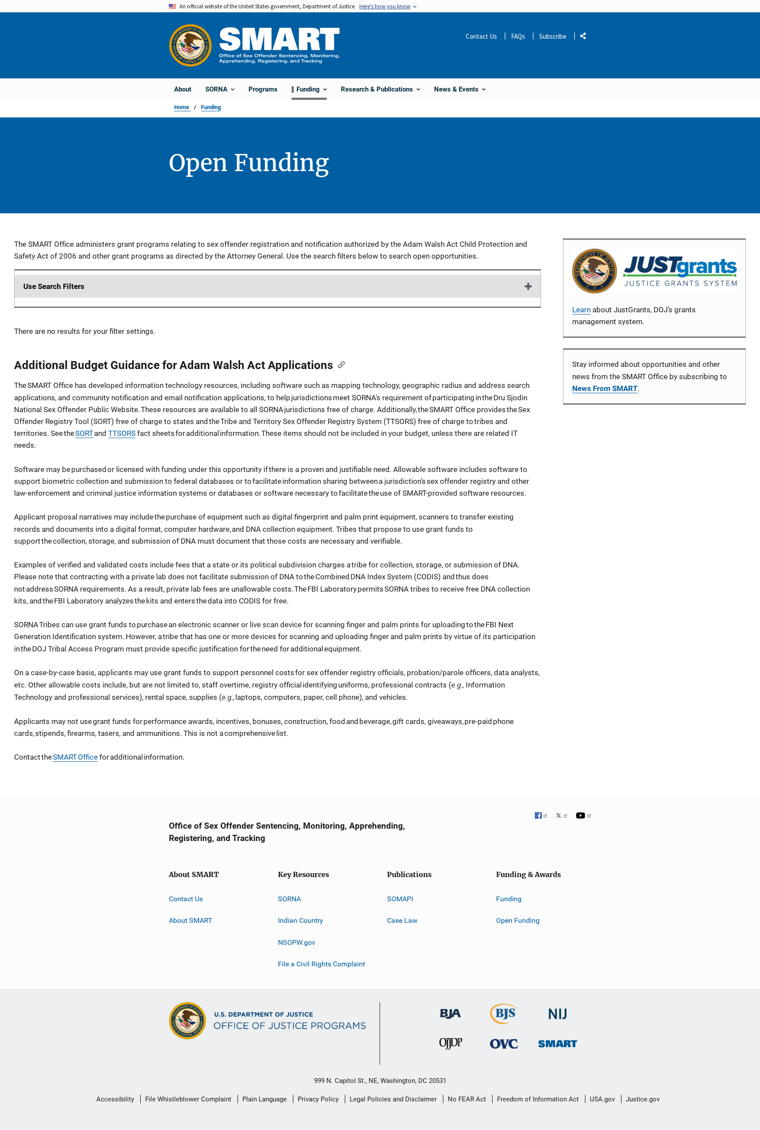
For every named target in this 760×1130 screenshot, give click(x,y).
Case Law (402, 920)
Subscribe (552, 36)
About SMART (190, 920)
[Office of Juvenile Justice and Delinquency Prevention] (450, 1046)
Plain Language (264, 1099)
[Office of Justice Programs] (190, 45)
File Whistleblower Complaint (188, 1099)
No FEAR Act (467, 1099)
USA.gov (602, 1099)
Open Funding (518, 920)
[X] (561, 816)
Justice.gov (643, 1099)
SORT (84, 433)
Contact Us (481, 36)
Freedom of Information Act (538, 1099)
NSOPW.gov (296, 942)
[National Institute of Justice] (557, 1010)
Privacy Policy (318, 1099)
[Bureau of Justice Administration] (450, 1010)
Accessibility (115, 1099)
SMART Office (75, 757)
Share (586, 37)
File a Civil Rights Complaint (321, 964)
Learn (581, 309)
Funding (211, 107)
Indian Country (300, 920)
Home (182, 107)
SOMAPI (400, 899)
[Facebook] (541, 816)
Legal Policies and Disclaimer (393, 1099)
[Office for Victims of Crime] (504, 1043)
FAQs (518, 36)
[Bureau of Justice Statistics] (504, 1020)
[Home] (279, 45)
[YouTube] (583, 816)
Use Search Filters (53, 286)
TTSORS (121, 433)
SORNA (289, 899)
